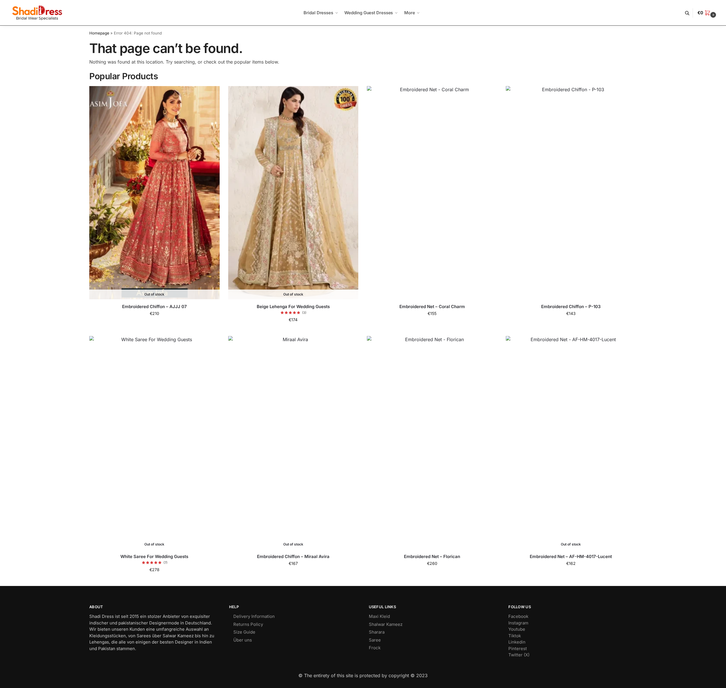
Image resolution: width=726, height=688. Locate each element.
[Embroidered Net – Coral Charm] (432, 192)
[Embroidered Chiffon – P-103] (571, 192)
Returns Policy (248, 624)
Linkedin (516, 642)
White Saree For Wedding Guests (154, 556)
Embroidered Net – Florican (432, 556)
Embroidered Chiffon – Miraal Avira (293, 556)
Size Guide (244, 632)
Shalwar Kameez (386, 624)
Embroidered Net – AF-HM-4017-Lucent (571, 556)
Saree (375, 640)
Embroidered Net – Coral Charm (432, 306)
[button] (707, 12)
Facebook (518, 616)
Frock (375, 647)
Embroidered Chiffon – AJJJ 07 (154, 306)
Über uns (242, 640)
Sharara (377, 632)
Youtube (516, 629)
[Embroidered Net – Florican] (432, 442)
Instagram (518, 623)
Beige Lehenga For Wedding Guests (293, 306)
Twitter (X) (518, 655)
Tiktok (514, 635)
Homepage (99, 33)
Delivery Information (254, 616)
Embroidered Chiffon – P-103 (571, 306)
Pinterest (517, 648)
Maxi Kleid (379, 616)
